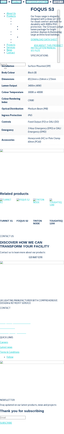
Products (16, 1)
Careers (4, 342)
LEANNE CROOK (59, 429)
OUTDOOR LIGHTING (37, 1)
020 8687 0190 (7, 313)
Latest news (6, 347)
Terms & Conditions (9, 352)
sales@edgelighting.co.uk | (14, 257)
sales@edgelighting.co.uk (13, 317)
